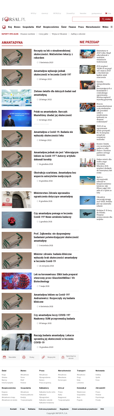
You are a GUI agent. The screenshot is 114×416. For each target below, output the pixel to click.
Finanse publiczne (27, 395)
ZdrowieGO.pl (70, 13)
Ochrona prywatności (47, 409)
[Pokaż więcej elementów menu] (111, 27)
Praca (41, 371)
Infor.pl (61, 388)
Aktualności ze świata (9, 400)
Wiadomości (81, 392)
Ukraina (4, 377)
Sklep (109, 13)
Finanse (23, 383)
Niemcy (4, 380)
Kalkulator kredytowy (46, 403)
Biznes (23, 371)
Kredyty (23, 397)
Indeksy (98, 375)
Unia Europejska (7, 383)
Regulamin (64, 409)
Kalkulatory (44, 388)
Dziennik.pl (81, 388)
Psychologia (100, 397)
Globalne (5, 395)
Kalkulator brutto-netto (47, 392)
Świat (4, 371)
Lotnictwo (80, 383)
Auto (78, 397)
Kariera (41, 380)
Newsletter (83, 13)
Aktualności (25, 375)
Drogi (79, 377)
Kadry (60, 395)
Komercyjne (62, 380)
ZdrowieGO (100, 388)
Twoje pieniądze (26, 400)
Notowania (100, 371)
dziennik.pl (45, 13)
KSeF (22, 380)
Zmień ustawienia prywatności (84, 409)
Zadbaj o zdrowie (78, 34)
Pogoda (79, 400)
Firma (23, 377)
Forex (98, 380)
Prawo (60, 392)
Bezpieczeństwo (9, 388)
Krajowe (4, 392)
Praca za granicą (45, 383)
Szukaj (108, 19)
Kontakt (13, 409)
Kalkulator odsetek (45, 400)
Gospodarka (26, 388)
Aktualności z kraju (8, 397)
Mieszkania (62, 377)
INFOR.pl (33, 13)
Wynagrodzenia (44, 377)
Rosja (4, 375)
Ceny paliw (43, 34)
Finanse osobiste (27, 34)
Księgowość (62, 397)
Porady (98, 400)
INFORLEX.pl (57, 13)
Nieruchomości (64, 371)
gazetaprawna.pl (97, 13)
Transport (81, 371)
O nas (22, 409)
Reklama (31, 409)
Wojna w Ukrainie (59, 34)
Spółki (98, 377)
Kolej (78, 380)
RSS (102, 409)
